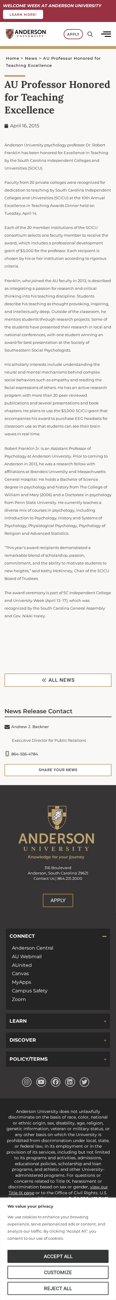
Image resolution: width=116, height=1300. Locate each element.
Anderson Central (32, 948)
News (31, 58)
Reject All (58, 1288)
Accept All (58, 1256)
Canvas (20, 973)
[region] (58, 1249)
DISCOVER (23, 1040)
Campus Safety (30, 991)
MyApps (21, 982)
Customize (58, 1272)
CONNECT (22, 936)
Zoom (19, 999)
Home (12, 58)
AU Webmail (27, 956)
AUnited (22, 965)
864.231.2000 (69, 878)
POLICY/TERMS (29, 1059)
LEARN (18, 1021)
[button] (58, 936)
